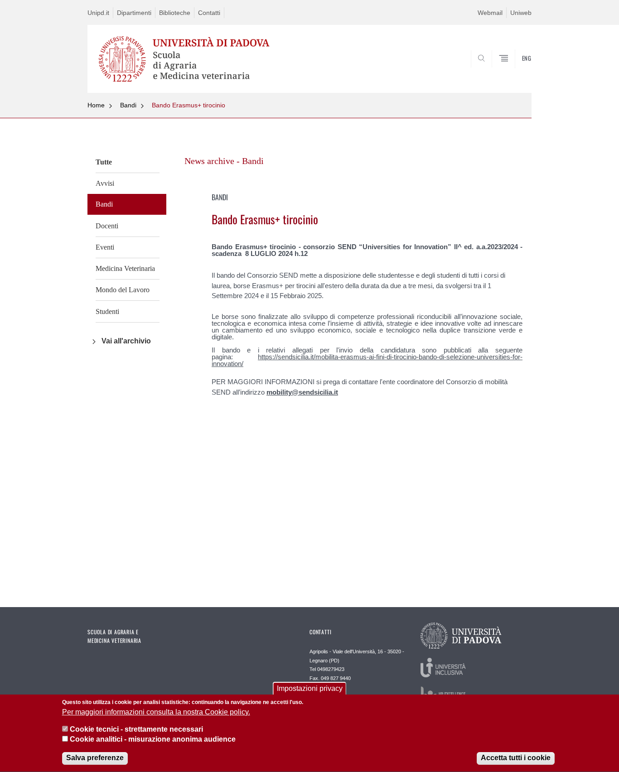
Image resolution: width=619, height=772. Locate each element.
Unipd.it (98, 12)
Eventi (105, 247)
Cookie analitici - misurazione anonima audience (153, 739)
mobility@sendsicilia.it (302, 392)
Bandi (128, 105)
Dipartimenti (134, 12)
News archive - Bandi (224, 161)
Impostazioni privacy (310, 688)
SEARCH (515, 71)
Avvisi (105, 183)
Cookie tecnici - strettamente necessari (136, 729)
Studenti (107, 311)
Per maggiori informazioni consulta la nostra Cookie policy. (156, 712)
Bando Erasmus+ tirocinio (188, 105)
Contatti (209, 12)
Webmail (490, 12)
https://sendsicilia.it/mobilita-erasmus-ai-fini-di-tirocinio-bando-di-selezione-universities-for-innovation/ (367, 360)
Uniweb (521, 12)
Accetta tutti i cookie (516, 758)
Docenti (107, 226)
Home (96, 105)
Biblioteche (174, 12)
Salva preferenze (95, 758)
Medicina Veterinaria (125, 268)
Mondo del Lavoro (123, 290)
